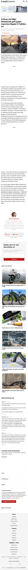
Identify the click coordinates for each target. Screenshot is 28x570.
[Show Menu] (26, 1)
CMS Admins (23, 567)
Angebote (14, 539)
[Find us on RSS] (19, 564)
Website (3, 484)
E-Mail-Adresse (5, 479)
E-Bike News (14, 519)
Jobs (24, 556)
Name (3, 473)
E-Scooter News (14, 521)
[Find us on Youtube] (17, 564)
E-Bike (14, 531)
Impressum (4, 556)
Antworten (4, 430)
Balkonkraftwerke (14, 549)
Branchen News (10, 16)
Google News (7, 234)
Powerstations (14, 551)
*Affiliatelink (16, 558)
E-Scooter (14, 533)
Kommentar (4, 456)
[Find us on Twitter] (10, 564)
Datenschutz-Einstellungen (14, 561)
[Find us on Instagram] (12, 564)
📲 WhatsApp (15, 234)
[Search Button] (23, 1)
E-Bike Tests (14, 545)
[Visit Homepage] (8, 1)
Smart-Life (14, 537)
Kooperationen (19, 556)
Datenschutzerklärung (7, 490)
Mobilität (14, 516)
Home (2, 16)
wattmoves (10, 567)
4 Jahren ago (10, 417)
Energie (14, 535)
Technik (14, 523)
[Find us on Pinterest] (15, 564)
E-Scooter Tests (14, 547)
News (5, 16)
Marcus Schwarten (6, 33)
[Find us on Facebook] (8, 564)
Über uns (11, 558)
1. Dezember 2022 (15, 33)
